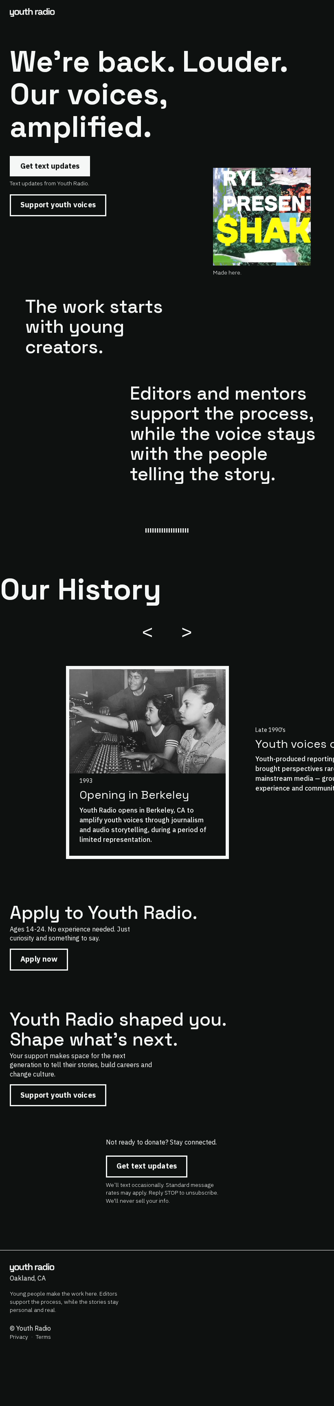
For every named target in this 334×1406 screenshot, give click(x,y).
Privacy (19, 1336)
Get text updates (49, 166)
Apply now (38, 959)
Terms (43, 1336)
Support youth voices (58, 204)
